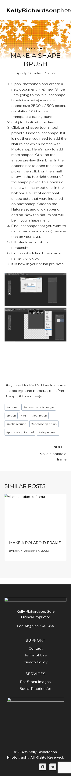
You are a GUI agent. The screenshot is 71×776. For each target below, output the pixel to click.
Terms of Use (35, 655)
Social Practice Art (35, 688)
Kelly (23, 73)
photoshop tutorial (20, 432)
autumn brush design (38, 407)
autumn (12, 407)
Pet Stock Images (35, 682)
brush (11, 415)
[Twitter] (52, 766)
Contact (36, 648)
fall (24, 415)
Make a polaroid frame (53, 453)
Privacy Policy (35, 662)
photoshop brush (44, 424)
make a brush (16, 424)
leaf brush (39, 415)
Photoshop (35, 48)
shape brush (48, 432)
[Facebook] (42, 766)
